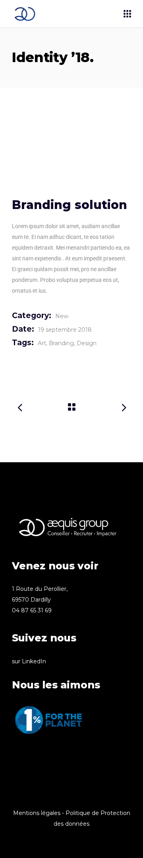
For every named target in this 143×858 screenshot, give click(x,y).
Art (42, 343)
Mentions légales (36, 813)
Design (87, 343)
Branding (61, 343)
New (61, 316)
